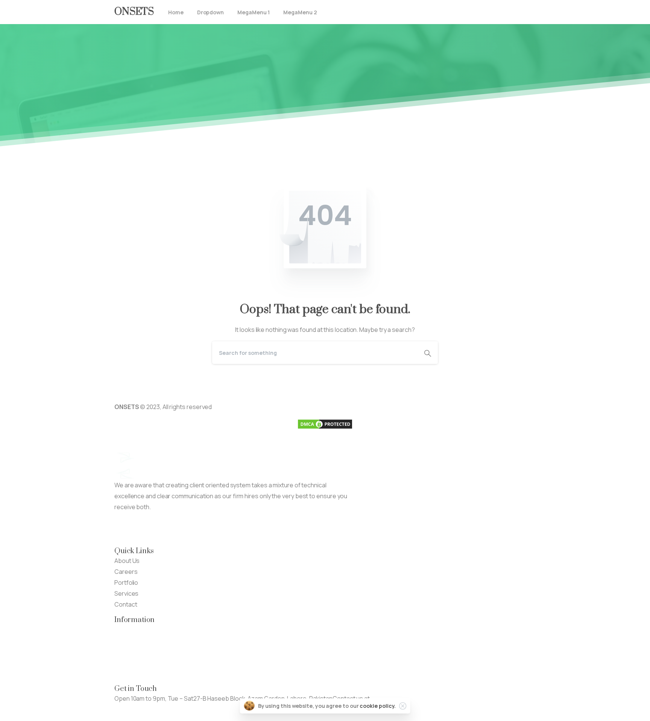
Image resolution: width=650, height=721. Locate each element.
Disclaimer (128, 662)
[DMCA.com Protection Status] (325, 424)
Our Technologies (139, 629)
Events (124, 651)
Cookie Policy (132, 673)
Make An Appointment (212, 529)
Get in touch (130, 709)
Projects (126, 640)
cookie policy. (378, 705)
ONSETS (134, 12)
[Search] (428, 352)
